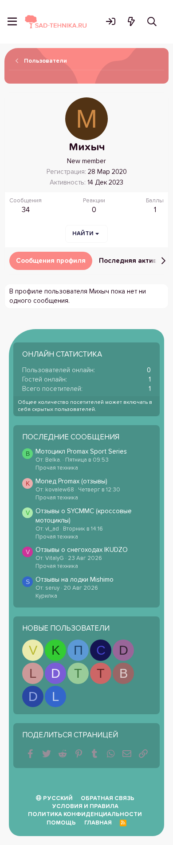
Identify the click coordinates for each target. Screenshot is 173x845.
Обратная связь (107, 798)
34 (26, 210)
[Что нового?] (131, 21)
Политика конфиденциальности (85, 814)
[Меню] (12, 22)
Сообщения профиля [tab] (51, 261)
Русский (57, 798)
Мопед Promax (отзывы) (71, 481)
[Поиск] (152, 21)
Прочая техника (56, 468)
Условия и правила (85, 806)
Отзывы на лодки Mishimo (74, 579)
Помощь (61, 823)
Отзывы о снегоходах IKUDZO (81, 550)
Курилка (46, 596)
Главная (98, 823)
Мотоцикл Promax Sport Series (81, 451)
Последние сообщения (70, 437)
